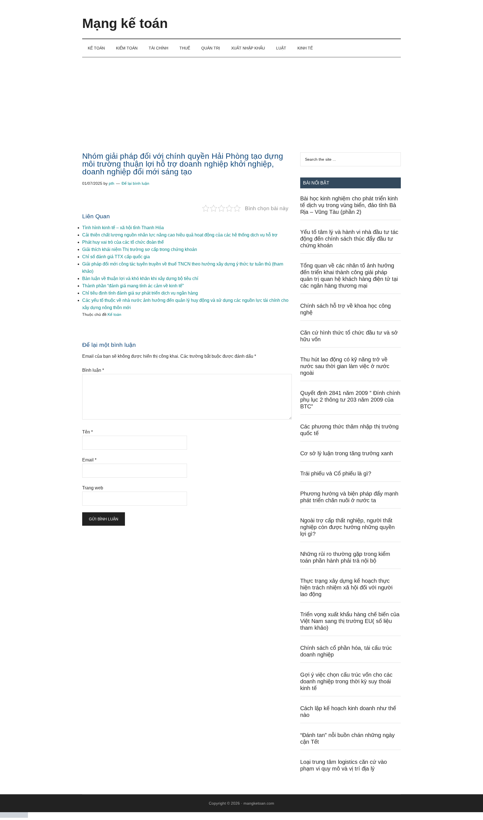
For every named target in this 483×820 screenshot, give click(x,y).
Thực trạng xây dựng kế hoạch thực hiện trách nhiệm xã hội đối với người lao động (346, 587)
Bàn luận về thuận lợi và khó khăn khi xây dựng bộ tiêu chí (140, 278)
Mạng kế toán (125, 23)
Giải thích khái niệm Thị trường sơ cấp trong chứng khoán (139, 249)
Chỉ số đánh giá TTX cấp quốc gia (116, 256)
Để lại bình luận (135, 183)
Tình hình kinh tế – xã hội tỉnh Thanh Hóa (123, 227)
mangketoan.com (258, 803)
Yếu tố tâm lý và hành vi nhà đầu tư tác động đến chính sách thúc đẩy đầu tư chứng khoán (349, 238)
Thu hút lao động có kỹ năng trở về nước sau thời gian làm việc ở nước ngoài (344, 366)
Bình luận (93, 370)
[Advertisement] (241, 99)
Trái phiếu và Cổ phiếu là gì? (335, 473)
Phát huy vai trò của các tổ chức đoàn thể (123, 242)
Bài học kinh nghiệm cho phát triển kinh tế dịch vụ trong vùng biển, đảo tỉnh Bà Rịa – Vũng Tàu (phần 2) (349, 205)
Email (89, 460)
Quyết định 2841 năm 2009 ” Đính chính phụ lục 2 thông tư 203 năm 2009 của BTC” (350, 399)
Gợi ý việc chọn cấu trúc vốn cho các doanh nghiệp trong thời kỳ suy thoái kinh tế (346, 681)
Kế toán (114, 314)
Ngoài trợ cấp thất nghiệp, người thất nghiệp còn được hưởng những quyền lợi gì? (347, 527)
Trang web (92, 487)
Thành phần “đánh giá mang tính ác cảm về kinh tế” (133, 285)
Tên (87, 432)
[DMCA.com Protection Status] (14, 816)
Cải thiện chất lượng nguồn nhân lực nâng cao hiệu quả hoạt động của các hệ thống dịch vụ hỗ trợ (180, 235)
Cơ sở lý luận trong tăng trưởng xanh (346, 453)
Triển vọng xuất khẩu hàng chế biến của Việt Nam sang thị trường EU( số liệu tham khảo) (349, 621)
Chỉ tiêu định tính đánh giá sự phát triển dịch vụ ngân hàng (140, 293)
